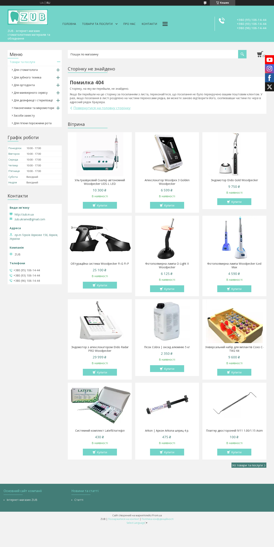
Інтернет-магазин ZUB (22, 500)
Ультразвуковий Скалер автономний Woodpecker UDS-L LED (100, 182)
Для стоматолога (26, 70)
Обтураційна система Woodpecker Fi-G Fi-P (100, 263)
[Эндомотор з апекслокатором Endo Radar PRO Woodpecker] (100, 321)
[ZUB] (28, 16)
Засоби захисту (24, 115)
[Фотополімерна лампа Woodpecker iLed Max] (234, 238)
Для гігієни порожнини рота (33, 123)
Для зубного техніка (27, 77)
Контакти (149, 24)
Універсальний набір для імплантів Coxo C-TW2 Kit (234, 349)
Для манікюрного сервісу (31, 93)
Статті (78, 500)
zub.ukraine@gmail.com (29, 219)
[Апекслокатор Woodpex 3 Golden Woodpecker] (167, 154)
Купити (102, 205)
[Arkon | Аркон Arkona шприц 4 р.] (167, 405)
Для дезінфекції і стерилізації (33, 100)
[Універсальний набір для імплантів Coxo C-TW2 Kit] (234, 321)
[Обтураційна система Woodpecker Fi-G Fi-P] (100, 238)
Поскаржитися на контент (123, 519)
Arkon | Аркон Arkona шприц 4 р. (167, 430)
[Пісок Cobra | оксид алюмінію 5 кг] (167, 321)
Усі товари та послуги (247, 465)
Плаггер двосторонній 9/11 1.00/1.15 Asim (234, 430)
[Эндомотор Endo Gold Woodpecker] (234, 154)
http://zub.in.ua (24, 214)
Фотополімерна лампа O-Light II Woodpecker (167, 265)
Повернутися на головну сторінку (102, 108)
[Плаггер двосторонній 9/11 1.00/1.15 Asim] (234, 405)
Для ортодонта (24, 85)
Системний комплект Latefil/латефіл (100, 430)
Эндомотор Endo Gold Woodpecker (234, 180)
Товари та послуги (97, 24)
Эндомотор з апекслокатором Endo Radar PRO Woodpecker (100, 349)
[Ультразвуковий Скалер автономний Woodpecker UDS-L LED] (100, 154)
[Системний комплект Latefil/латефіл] (100, 405)
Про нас (129, 24)
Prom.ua (157, 515)
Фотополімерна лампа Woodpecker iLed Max (234, 265)
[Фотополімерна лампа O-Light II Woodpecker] (167, 238)
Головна (69, 24)
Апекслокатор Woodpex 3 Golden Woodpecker (167, 182)
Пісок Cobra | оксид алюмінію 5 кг (167, 347)
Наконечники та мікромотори (34, 108)
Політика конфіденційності (158, 519)
